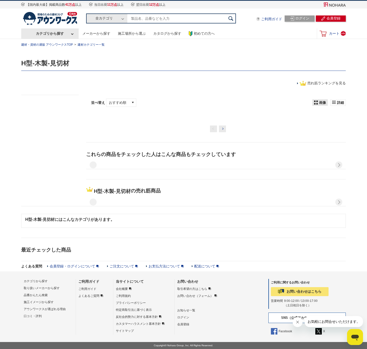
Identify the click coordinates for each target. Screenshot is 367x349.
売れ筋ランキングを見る (326, 83)
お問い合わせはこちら (304, 291)
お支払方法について (164, 266)
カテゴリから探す (50, 33)
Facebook (285, 331)
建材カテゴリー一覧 (91, 44)
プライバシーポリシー (131, 303)
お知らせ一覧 (186, 310)
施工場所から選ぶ (132, 33)
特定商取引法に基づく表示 (134, 310)
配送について (204, 266)
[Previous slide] (93, 164)
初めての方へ (204, 33)
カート (337, 33)
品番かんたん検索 (36, 295)
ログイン (183, 317)
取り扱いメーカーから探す (42, 288)
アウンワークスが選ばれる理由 (45, 309)
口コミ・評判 (33, 316)
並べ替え (98, 103)
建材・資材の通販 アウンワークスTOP (47, 44)
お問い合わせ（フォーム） (195, 296)
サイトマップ (125, 331)
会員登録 (183, 324)
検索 (231, 18)
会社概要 (122, 289)
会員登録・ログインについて (72, 266)
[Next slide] (338, 164)
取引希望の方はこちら (192, 289)
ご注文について (122, 266)
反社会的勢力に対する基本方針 (137, 317)
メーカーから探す (96, 33)
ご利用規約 (123, 296)
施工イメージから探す (39, 302)
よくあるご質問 (88, 296)
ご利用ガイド (271, 19)
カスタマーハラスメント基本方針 (138, 324)
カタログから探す (167, 33)
